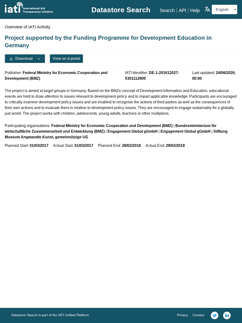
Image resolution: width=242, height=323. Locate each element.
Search (167, 10)
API (182, 10)
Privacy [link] (182, 315)
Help (195, 10)
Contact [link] (198, 315)
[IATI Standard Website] (43, 7)
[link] (214, 315)
